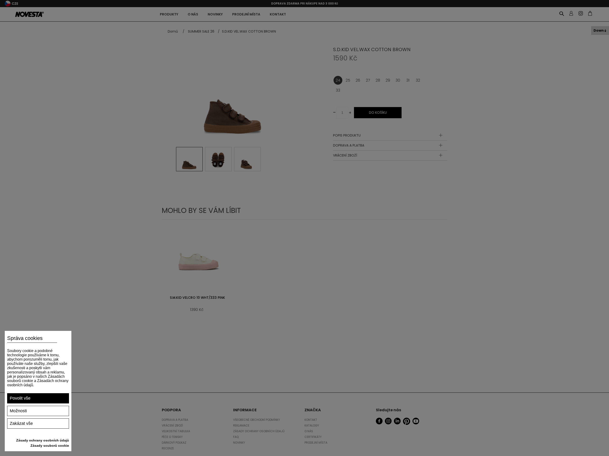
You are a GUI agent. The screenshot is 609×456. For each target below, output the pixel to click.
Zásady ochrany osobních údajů (42, 440)
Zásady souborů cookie (49, 445)
